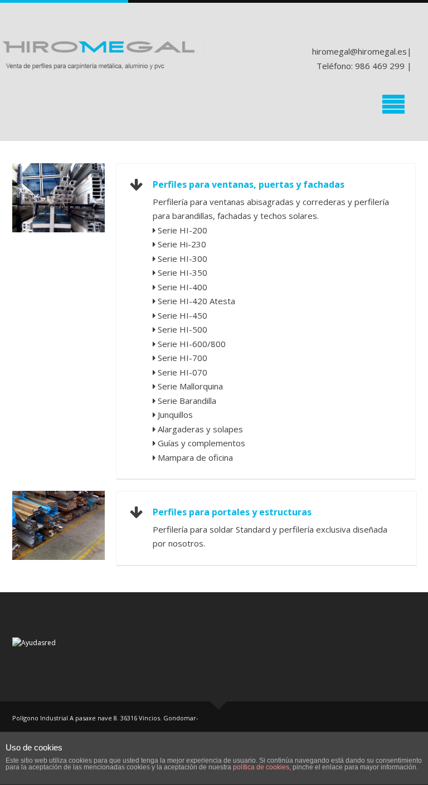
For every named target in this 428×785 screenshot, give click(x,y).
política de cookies (261, 767)
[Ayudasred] (34, 642)
